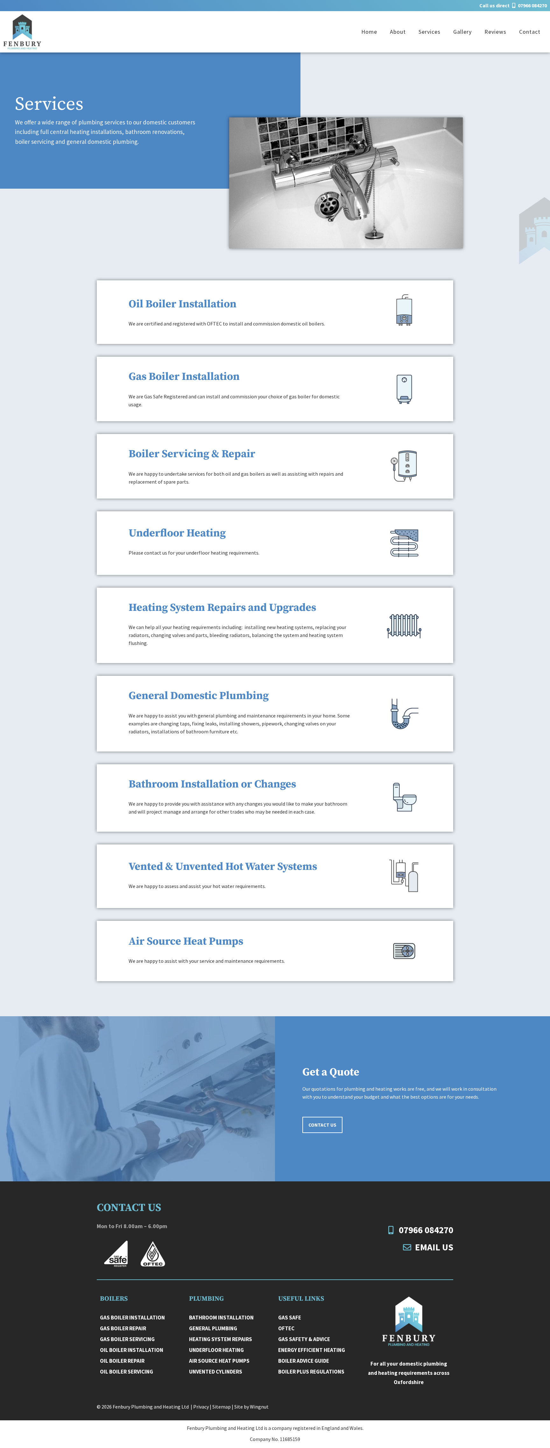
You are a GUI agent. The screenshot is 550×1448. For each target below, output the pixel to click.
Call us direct (513, 5)
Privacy (201, 1406)
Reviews (495, 31)
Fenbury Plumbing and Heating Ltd (151, 1406)
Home (369, 31)
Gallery (462, 31)
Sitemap (221, 1406)
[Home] (408, 1321)
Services (430, 31)
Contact (529, 31)
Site (238, 1406)
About (398, 31)
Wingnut (259, 1406)
